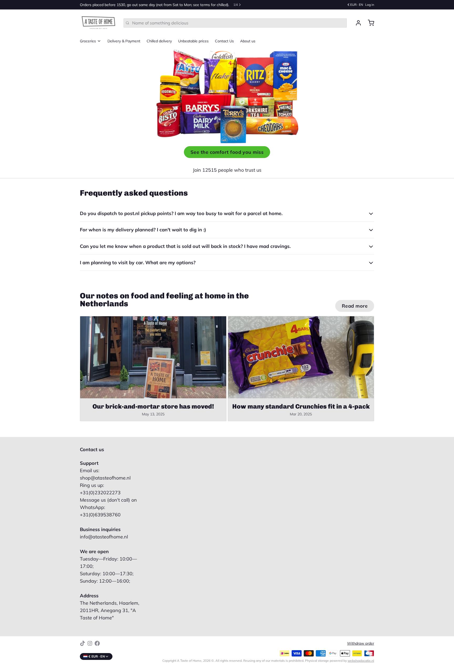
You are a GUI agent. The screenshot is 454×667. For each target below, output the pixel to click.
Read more (355, 306)
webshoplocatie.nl (361, 661)
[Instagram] (89, 643)
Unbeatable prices (193, 41)
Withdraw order (360, 643)
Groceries (88, 41)
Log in (369, 5)
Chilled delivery (159, 41)
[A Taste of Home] (98, 23)
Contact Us (224, 41)
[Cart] (369, 23)
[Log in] (356, 23)
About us (247, 41)
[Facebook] (97, 643)
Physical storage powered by (339, 661)
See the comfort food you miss (227, 152)
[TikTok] (82, 643)
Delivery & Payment (123, 41)
